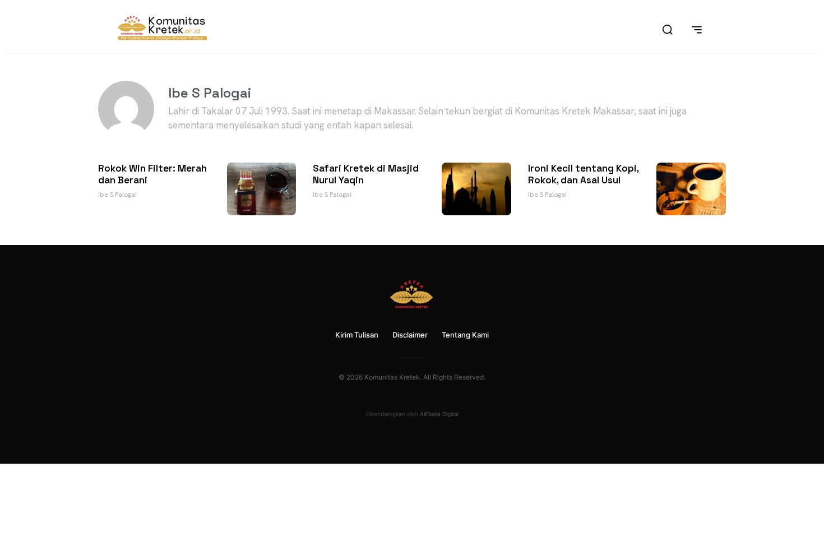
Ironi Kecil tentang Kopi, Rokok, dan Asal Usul (583, 174)
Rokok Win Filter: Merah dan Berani (152, 174)
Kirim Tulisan (356, 334)
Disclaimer (410, 334)
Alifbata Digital (439, 413)
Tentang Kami (465, 334)
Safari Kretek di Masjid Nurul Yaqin (366, 174)
